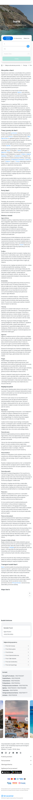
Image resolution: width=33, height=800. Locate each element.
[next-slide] (27, 719)
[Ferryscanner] (16, 796)
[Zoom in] (29, 593)
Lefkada (11, 547)
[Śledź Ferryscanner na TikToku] (9, 753)
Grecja (25, 65)
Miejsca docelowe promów (12, 65)
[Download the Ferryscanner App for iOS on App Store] (6, 772)
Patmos (8, 161)
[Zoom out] (29, 595)
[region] (16, 604)
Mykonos (3, 152)
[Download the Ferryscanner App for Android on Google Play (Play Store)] (17, 772)
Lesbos (27, 159)
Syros (19, 150)
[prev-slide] (6, 719)
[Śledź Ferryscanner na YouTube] (17, 753)
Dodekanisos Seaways (17, 159)
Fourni (21, 244)
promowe (14, 133)
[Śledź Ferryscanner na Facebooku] (2, 753)
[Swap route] (28, 46)
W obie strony (18, 38)
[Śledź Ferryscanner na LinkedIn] (13, 753)
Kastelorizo (18, 156)
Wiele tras (26, 38)
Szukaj (16, 59)
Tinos (8, 150)
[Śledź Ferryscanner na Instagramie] (6, 753)
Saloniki (8, 145)
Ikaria (2, 567)
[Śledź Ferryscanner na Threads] (20, 753)
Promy (17, 161)
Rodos (23, 154)
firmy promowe (16, 583)
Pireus (10, 136)
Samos (19, 92)
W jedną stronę (8, 38)
